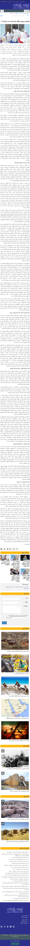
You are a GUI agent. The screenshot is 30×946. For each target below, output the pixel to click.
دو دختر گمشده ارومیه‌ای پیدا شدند (20, 898)
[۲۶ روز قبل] (15, 663)
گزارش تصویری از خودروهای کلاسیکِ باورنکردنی (18, 769)
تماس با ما (22, 1)
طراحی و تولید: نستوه (15, 941)
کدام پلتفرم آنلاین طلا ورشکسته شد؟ (20, 857)
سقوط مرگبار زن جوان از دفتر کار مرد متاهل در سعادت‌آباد (16, 865)
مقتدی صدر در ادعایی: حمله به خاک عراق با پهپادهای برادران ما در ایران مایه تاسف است (15, 892)
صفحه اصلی (24, 916)
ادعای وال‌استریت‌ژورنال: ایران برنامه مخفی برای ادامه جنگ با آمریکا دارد (16, 889)
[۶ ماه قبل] (15, 781)
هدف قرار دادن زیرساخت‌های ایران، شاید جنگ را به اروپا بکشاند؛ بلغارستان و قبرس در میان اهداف (15, 854)
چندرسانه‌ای (24, 921)
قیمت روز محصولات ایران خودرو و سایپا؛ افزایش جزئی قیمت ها (15, 877)
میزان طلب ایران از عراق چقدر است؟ (20, 869)
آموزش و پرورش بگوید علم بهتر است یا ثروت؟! (16, 21)
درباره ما (13, 1)
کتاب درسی (26, 587)
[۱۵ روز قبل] (15, 641)
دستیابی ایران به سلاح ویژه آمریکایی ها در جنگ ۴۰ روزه (16, 875)
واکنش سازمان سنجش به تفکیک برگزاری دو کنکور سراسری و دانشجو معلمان (15, 578)
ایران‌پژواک (21, 5)
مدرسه (14, 587)
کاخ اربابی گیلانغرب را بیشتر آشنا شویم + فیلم (18, 819)
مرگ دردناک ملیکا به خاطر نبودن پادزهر (20, 863)
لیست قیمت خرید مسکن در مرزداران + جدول (18, 871)
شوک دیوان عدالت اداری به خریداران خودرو (19, 861)
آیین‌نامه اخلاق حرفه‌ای (6, 1)
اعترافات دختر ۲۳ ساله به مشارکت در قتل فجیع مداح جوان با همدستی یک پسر (15, 883)
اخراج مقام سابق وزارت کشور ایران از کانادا (19, 879)
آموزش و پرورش (9, 587)
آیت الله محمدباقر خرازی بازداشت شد (20, 881)
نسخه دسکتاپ (15, 944)
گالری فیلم (26, 796)
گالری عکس (26, 746)
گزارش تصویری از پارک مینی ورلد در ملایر (19, 791)
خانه (26, 11)
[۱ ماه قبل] (15, 708)
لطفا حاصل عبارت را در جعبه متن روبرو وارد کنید (18, 615)
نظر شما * (25, 606)
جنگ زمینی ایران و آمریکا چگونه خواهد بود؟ (19, 696)
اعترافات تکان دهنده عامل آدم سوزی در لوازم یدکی (17, 852)
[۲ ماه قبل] (5, 558)
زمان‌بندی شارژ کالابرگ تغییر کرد (21, 674)
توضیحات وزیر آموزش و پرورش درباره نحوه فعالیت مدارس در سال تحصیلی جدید (15, 564)
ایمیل (26, 602)
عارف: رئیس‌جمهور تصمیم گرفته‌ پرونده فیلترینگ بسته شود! (15, 900)
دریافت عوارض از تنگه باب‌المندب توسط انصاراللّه (17, 718)
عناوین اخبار (24, 917)
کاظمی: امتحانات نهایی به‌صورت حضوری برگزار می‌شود (26, 578)
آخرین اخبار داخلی (24, 848)
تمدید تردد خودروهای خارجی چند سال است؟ (18, 859)
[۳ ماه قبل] (15, 572)
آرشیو (17, 1)
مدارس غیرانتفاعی (19, 587)
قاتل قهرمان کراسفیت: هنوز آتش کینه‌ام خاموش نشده (16, 873)
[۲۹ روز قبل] (15, 558)
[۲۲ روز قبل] (25, 558)
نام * (26, 598)
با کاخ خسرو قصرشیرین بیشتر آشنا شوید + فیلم (18, 841)
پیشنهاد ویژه (26, 629)
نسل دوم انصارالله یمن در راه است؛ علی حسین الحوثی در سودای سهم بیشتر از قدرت (16, 895)
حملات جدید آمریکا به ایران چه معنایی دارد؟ (19, 741)
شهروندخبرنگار (23, 923)
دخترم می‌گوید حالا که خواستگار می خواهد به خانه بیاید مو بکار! (14, 886)
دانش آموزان (26, 588)
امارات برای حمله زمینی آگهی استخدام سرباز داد (18, 651)
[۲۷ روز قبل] (15, 686)
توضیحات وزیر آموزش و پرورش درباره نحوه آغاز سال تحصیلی (26, 564)
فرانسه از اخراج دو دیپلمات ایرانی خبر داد (19, 867)
